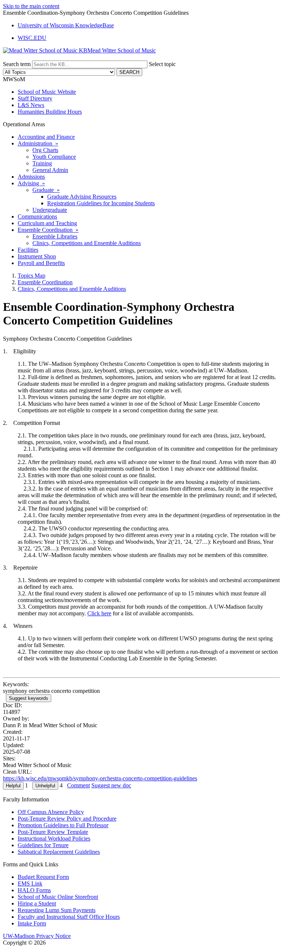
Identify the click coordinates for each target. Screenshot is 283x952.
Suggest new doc (111, 785)
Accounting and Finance (46, 137)
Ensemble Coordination (45, 282)
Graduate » (46, 190)
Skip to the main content (31, 6)
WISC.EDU (32, 38)
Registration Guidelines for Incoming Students (101, 203)
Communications (37, 216)
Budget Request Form (43, 877)
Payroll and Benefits (41, 263)
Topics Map (31, 275)
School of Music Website (47, 92)
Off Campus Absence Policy (51, 812)
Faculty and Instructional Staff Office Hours (69, 917)
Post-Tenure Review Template (53, 832)
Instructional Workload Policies (54, 838)
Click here (99, 613)
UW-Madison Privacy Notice (37, 936)
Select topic (162, 64)
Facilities (28, 250)
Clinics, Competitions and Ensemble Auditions (86, 243)
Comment (78, 785)
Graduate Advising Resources (81, 196)
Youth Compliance (54, 157)
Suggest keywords (28, 698)
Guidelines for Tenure (43, 845)
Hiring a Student (37, 903)
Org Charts (45, 150)
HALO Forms (34, 890)
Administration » (38, 143)
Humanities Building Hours (50, 112)
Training (42, 163)
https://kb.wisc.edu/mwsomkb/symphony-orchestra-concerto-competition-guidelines (100, 778)
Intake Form (32, 923)
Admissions (31, 176)
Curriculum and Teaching (47, 223)
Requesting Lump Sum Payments (56, 910)
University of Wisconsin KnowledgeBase (66, 25)
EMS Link (30, 883)
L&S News (31, 105)
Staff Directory (35, 98)
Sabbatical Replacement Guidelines (59, 852)
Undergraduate (49, 210)
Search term (17, 64)
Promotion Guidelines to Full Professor (63, 825)
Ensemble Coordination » (48, 230)
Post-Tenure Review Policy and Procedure (67, 818)
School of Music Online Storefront (58, 897)
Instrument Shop (37, 256)
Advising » (31, 183)
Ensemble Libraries (54, 236)
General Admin (50, 170)
